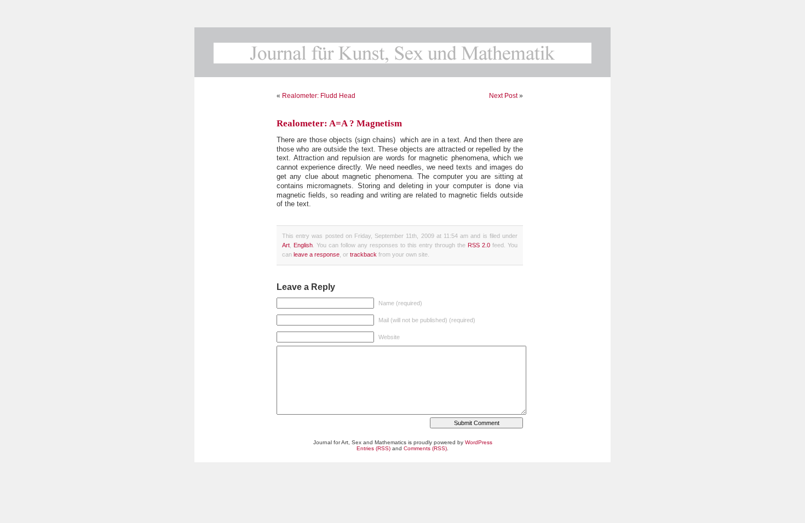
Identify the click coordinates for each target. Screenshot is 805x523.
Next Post (503, 96)
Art (286, 245)
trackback (363, 254)
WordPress (478, 442)
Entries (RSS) (373, 448)
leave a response (317, 254)
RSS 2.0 (479, 245)
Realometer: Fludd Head (318, 96)
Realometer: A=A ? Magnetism (339, 123)
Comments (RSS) (425, 448)
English (303, 245)
